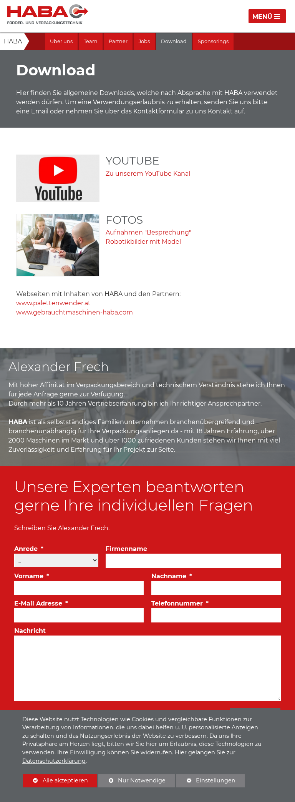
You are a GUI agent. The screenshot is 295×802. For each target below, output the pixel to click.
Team (91, 41)
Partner (118, 41)
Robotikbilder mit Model (143, 241)
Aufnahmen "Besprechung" (148, 232)
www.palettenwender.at (53, 303)
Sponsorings (213, 41)
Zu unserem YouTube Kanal (148, 173)
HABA (13, 41)
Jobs (144, 41)
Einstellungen (205, 782)
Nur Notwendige (132, 782)
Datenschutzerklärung (54, 760)
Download (174, 41)
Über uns (61, 41)
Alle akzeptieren (55, 780)
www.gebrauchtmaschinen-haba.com (74, 312)
